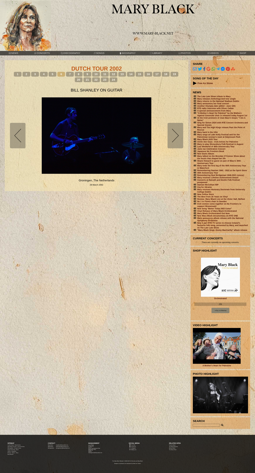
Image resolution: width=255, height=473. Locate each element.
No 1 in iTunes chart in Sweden (212, 201)
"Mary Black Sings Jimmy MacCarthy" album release (222, 230)
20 (78, 79)
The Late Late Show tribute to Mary (214, 96)
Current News (11, 445)
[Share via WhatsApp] (213, 69)
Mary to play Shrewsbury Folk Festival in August (220, 144)
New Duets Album (205, 153)
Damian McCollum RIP (207, 185)
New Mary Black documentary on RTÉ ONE (217, 216)
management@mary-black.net (63, 448)
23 (104, 79)
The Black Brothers (173, 446)
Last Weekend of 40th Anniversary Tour (215, 146)
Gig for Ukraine (204, 187)
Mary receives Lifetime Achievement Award (217, 177)
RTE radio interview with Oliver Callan (215, 108)
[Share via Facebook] (204, 69)
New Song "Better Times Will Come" (214, 208)
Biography (14, 451)
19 (174, 74)
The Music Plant (172, 449)
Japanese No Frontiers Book (210, 151)
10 (96, 74)
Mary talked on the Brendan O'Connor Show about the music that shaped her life (221, 157)
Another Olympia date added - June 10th (216, 106)
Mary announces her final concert (213, 103)
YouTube (133, 445)
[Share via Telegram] (218, 69)
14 (130, 74)
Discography (10, 448)
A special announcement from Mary (214, 111)
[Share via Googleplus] (208, 69)
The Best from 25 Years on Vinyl (212, 196)
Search (199, 421)
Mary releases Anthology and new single (216, 99)
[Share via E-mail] (195, 69)
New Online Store (205, 194)
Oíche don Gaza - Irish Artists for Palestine (217, 142)
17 (157, 74)
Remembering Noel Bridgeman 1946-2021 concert (220, 175)
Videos (13, 452)
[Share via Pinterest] (228, 69)
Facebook (133, 446)
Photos (9, 452)
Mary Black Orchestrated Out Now (213, 213)
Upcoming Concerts (12, 446)
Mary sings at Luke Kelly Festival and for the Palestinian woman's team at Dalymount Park (218, 135)
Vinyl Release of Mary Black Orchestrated (217, 211)
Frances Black (172, 445)
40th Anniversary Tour (207, 173)
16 (148, 74)
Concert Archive (21, 446)
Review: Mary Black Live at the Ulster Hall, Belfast (221, 199)
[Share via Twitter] (200, 69)
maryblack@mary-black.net (62, 445)
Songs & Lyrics (17, 448)
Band (17, 449)
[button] (195, 83)
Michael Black (172, 448)
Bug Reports (10, 454)
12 (113, 74)
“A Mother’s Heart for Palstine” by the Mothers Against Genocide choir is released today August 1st (222, 114)
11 (104, 74)
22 (96, 79)
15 (139, 74)
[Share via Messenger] (223, 69)
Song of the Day (11, 449)
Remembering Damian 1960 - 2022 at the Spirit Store (222, 170)
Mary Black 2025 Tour (207, 139)
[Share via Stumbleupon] (233, 69)
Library (9, 451)
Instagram (133, 448)
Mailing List (133, 449)
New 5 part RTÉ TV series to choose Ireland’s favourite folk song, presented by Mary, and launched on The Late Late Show (222, 225)
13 (122, 74)
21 (87, 79)
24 (113, 79)
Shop (17, 452)
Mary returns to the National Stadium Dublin (218, 101)
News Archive (18, 445)
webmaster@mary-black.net (62, 446)
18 (165, 74)
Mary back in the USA (207, 132)
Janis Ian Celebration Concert (211, 149)
